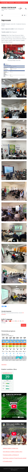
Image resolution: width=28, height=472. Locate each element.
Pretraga (3, 322)
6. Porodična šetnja (7, 461)
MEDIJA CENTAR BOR (8, 7)
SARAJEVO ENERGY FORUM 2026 (10, 448)
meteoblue (3, 364)
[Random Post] (22, 15)
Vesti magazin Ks (14, 469)
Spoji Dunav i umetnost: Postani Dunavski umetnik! (14, 458)
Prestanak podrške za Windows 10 (11, 454)
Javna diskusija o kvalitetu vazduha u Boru (12, 451)
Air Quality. (8, 372)
